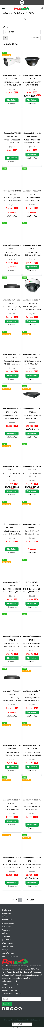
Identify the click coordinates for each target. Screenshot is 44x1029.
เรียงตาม (8, 27)
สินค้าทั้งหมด (6, 927)
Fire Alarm (6, 936)
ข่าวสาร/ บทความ (8, 953)
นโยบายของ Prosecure (10, 956)
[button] (41, 8)
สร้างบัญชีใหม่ (6, 913)
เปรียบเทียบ (13, 104)
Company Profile (8, 947)
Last (32, 899)
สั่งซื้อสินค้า (13, 100)
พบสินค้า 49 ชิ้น (10, 44)
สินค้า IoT (5, 933)
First (12, 899)
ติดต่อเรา (5, 950)
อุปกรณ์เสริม (6, 939)
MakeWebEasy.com (25, 1028)
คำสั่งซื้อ (4, 916)
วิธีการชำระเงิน (6, 920)
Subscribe (6, 1004)
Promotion (5, 930)
